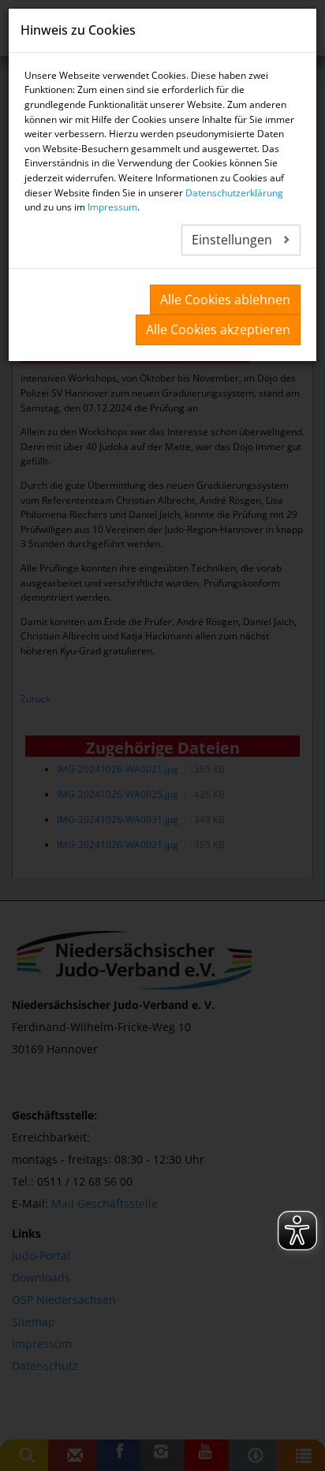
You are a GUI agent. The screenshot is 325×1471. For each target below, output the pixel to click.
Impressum (112, 207)
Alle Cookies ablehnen (225, 299)
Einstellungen (233, 239)
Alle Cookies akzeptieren (218, 329)
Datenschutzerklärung (234, 192)
